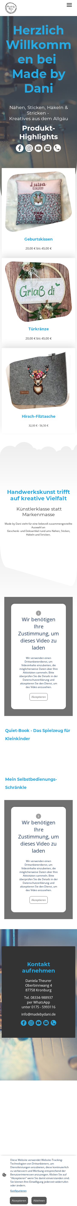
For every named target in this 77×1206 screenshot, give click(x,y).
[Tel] (57, 148)
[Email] (48, 148)
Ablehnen (39, 1200)
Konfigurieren (18, 1191)
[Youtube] (38, 148)
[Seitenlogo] (10, 8)
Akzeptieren (38, 697)
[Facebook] (20, 148)
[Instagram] (29, 148)
